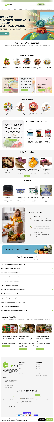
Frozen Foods (15, 9)
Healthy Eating (21, 114)
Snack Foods (48, 67)
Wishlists (21, 370)
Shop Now (13, 139)
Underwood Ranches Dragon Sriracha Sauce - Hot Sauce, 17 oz (39, 140)
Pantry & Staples (26, 9)
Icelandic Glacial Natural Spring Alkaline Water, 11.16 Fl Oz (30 (30, 140)
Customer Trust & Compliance (41, 375)
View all (27, 176)
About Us (21, 364)
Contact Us (21, 373)
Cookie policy (42, 419)
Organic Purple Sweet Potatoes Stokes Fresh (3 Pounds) (33, 171)
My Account (38, 364)
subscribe (37, 394)
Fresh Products (20, 9)
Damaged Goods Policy (40, 373)
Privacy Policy (38, 368)
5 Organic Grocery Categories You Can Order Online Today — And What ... (26, 339)
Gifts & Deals (9, 9)
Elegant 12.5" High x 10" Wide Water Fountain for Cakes (33, 199)
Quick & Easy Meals (34, 114)
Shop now (8, 89)
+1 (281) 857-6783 (8, 387)
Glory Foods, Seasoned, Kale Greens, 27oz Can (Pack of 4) (46, 171)
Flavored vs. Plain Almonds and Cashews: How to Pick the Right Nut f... (10, 338)
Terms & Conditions (39, 370)
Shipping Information (23, 371)
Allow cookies (49, 419)
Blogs (20, 368)
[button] (2, 4)
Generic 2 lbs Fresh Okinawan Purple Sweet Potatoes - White (8, 171)
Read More (6, 345)
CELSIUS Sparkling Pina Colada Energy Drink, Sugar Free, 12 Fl (20, 199)
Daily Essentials (8, 114)
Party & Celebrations (46, 114)
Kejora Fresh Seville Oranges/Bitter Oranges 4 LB (20, 171)
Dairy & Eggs (17, 67)
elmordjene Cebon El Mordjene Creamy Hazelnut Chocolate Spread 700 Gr (46, 199)
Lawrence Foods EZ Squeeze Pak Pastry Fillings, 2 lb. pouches (8, 199)
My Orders (38, 366)
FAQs (20, 366)
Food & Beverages (3, 9)
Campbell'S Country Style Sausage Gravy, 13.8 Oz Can (48, 140)
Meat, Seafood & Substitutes (37, 68)
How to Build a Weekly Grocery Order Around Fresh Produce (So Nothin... (42, 339)
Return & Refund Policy (40, 371)
